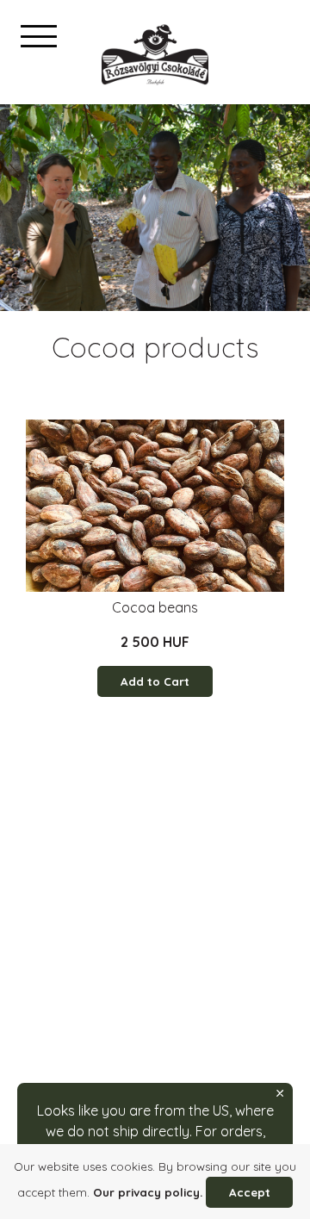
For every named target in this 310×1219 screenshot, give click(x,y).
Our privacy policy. (147, 1192)
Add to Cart (155, 681)
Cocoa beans (155, 607)
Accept (249, 1192)
